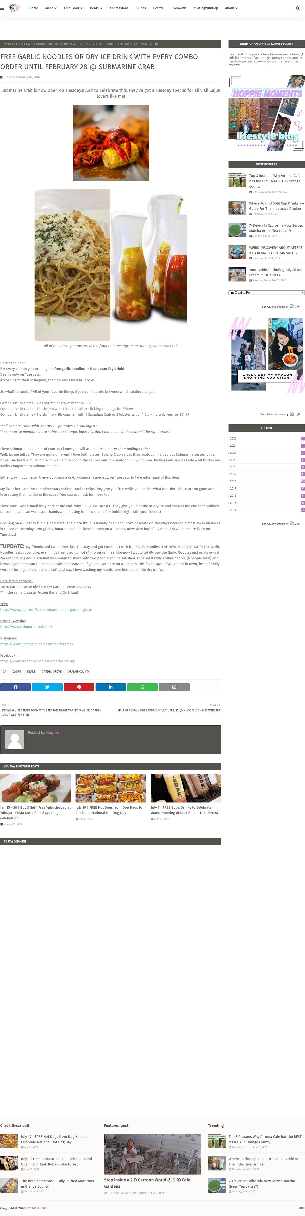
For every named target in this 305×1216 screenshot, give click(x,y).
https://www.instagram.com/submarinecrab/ (37, 644)
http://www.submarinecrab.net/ (26, 627)
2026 (267, 438)
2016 (267, 495)
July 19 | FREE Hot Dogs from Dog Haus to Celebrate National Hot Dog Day (109, 810)
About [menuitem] (229, 8)
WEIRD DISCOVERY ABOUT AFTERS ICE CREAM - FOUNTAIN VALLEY (275, 250)
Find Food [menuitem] (71, 8)
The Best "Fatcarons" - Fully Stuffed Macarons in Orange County (57, 1184)
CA (15, 44)
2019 (267, 474)
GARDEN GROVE (51, 671)
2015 (267, 503)
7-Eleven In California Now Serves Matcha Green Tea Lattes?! (276, 228)
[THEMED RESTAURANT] (152, 1154)
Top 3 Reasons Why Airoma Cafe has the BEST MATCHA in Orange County (274, 181)
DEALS (31, 671)
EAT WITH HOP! (36, 1208)
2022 (267, 460)
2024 (267, 445)
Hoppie (52, 732)
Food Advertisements (272, 306)
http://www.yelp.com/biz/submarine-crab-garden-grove (46, 610)
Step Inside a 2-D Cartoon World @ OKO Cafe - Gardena (148, 1183)
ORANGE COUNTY (79, 671)
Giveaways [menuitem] (178, 8)
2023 (267, 453)
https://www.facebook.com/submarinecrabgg (37, 661)
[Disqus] (110, 905)
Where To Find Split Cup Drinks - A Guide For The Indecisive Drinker (276, 206)
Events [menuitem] (158, 8)
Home (7, 44)
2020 (267, 467)
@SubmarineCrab (163, 346)
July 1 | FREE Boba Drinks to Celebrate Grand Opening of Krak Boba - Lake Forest (184, 810)
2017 (267, 488)
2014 (267, 510)
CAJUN (17, 671)
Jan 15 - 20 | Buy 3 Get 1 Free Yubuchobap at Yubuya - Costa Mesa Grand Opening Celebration (35, 812)
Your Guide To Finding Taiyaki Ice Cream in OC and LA (275, 272)
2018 (267, 481)
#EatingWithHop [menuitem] (206, 8)
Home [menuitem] (33, 8)
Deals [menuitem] (94, 8)
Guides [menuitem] (141, 8)
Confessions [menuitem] (119, 8)
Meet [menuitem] (49, 8)
